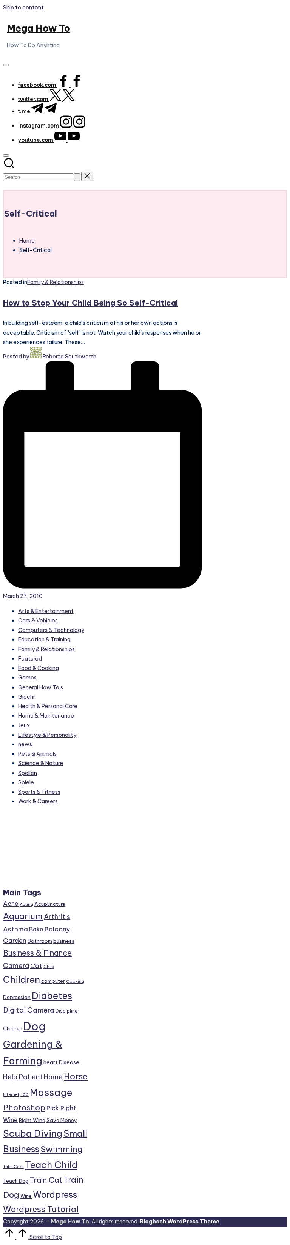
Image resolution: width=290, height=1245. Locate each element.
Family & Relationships (55, 282)
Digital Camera (28, 1009)
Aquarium (23, 916)
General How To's (40, 687)
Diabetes (52, 996)
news (25, 744)
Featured (30, 658)
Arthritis (57, 916)
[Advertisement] (45, 849)
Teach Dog (15, 1181)
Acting (26, 904)
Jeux (24, 725)
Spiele (26, 782)
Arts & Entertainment (46, 611)
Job (24, 1094)
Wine (26, 1196)
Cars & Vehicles (38, 620)
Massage (51, 1093)
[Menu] (6, 65)
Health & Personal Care (47, 706)
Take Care (13, 1166)
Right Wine (32, 1120)
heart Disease (61, 1062)
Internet (11, 1094)
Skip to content (23, 7)
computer (53, 981)
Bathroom (40, 941)
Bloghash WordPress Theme (179, 1221)
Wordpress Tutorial (41, 1209)
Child (48, 966)
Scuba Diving (32, 1133)
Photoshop (24, 1107)
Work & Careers (38, 801)
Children (21, 979)
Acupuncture (49, 904)
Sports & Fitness (39, 791)
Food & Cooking (38, 668)
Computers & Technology (51, 630)
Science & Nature (40, 763)
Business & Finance (37, 953)
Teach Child (51, 1165)
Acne (11, 903)
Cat (36, 966)
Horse (76, 1076)
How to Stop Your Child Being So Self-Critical (90, 302)
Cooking (75, 981)
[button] (77, 177)
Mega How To (38, 28)
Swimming (61, 1149)
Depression (17, 997)
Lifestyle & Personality (47, 735)
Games (27, 677)
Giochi (26, 696)
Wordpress (55, 1194)
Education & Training (44, 639)
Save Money (61, 1120)
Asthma (15, 929)
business (63, 941)
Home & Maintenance (46, 715)
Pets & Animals (37, 753)
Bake (36, 929)
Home (53, 1077)
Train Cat (45, 1180)
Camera (16, 965)
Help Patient (23, 1077)
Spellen (27, 773)
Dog (34, 1026)
